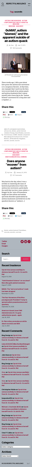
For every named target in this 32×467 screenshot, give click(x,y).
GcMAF (15, 135)
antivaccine (7, 131)
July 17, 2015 (21, 45)
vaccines (18, 232)
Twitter (4, 241)
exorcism (27, 133)
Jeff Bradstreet (14, 138)
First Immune (8, 135)
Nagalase (22, 138)
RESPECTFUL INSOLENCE (16, 4)
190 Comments (17, 48)
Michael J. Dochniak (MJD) (11, 407)
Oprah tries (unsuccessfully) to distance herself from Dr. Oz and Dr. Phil (15, 272)
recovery (6, 232)
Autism (24, 20)
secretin (6, 140)
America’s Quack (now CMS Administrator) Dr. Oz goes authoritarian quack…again (12, 313)
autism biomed (21, 131)
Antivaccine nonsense (13, 20)
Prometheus (22, 230)
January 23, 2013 (21, 172)
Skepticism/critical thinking (16, 156)
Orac (12, 45)
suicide (12, 140)
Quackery (19, 26)
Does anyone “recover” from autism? (16, 164)
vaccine (17, 140)
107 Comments (17, 175)
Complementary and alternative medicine (16, 23)
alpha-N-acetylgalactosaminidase (14, 129)
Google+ (5, 246)
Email (4, 243)
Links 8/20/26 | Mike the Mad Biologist (16, 344)
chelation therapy (9, 133)
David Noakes (19, 133)
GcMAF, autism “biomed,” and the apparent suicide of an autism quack (16, 35)
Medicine (12, 26)
